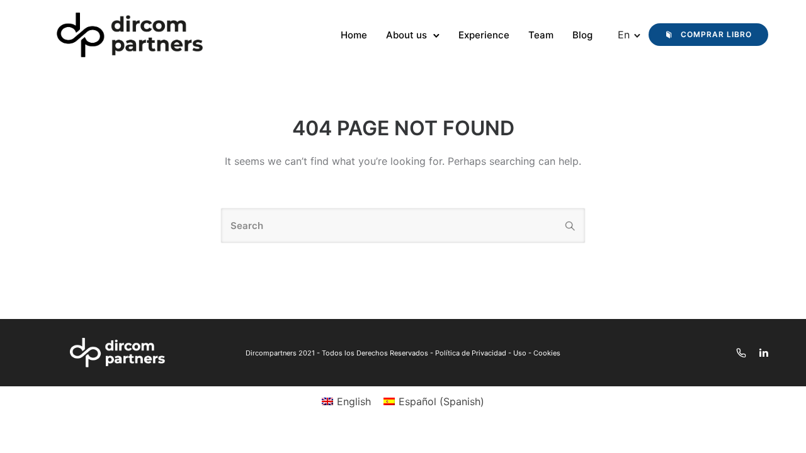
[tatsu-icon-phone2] (743, 352)
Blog (582, 35)
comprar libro (716, 34)
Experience (483, 35)
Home (354, 35)
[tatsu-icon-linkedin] (763, 352)
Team (540, 35)
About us (406, 35)
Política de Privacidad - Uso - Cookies (497, 353)
